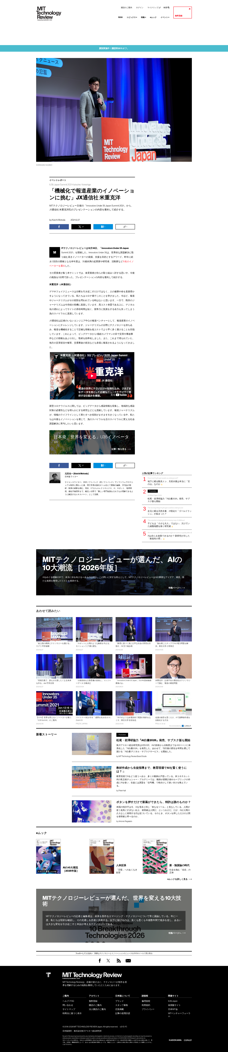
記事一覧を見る (119, 449)
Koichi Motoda (58, 220)
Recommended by (175, 726)
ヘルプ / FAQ (68, 1001)
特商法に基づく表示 (72, 1013)
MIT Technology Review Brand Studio (133, 756)
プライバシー (148, 1009)
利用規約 (146, 1005)
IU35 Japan (172, 1001)
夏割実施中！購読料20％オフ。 (114, 48)
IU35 (120, 17)
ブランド (119, 1001)
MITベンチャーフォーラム (179, 1014)
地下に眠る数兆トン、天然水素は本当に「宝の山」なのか (169, 481)
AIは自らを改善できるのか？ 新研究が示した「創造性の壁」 (170, 536)
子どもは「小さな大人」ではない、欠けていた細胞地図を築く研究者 (169, 523)
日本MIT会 (173, 1009)
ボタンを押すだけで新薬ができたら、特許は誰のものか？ (153, 802)
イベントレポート (57, 180)
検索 (165, 7)
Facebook (99, 962)
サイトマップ (69, 1009)
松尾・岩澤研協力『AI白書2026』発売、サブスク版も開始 (169, 496)
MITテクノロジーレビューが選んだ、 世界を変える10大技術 (111, 901)
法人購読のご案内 (97, 1009)
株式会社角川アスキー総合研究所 (88, 1031)
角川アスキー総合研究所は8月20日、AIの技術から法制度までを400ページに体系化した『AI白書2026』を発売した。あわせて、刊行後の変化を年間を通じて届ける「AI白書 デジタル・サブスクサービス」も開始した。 (153, 748)
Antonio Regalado (125, 821)
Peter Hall (122, 791)
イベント (165, 17)
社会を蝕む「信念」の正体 (180, 869)
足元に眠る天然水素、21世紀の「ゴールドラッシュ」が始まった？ (170, 511)
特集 (143, 17)
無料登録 (178, 16)
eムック (153, 17)
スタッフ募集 (121, 1005)
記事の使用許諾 (122, 1013)
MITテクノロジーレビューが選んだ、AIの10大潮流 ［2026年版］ (112, 564)
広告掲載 (119, 1009)
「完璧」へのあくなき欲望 (126, 869)
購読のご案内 (126, 7)
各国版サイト (174, 1005)
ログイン (139, 7)
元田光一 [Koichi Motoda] (77, 473)
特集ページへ (175, 588)
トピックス (132, 17)
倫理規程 (146, 1001)
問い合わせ (68, 1005)
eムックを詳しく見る (177, 879)
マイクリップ (152, 7)
